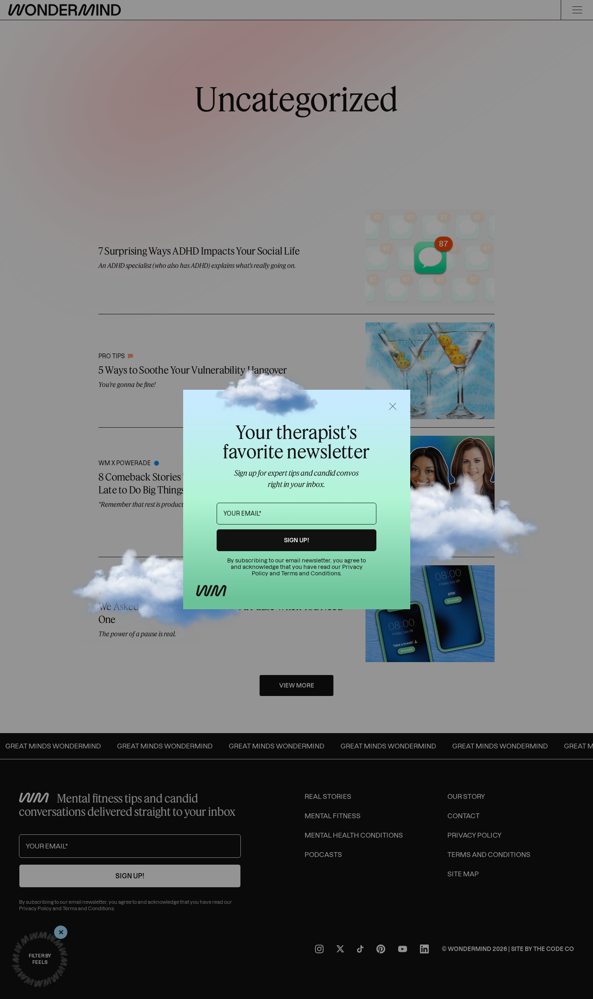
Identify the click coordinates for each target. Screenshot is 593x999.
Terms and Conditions (310, 574)
